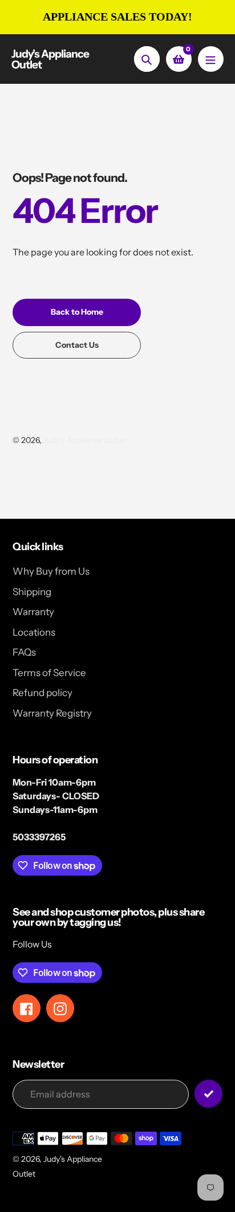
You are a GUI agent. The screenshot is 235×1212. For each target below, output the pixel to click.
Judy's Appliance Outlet (50, 59)
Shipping (32, 591)
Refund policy (42, 692)
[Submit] (208, 1094)
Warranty (33, 611)
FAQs (24, 652)
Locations (34, 632)
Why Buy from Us (51, 571)
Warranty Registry (52, 713)
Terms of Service (49, 672)
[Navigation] (211, 59)
